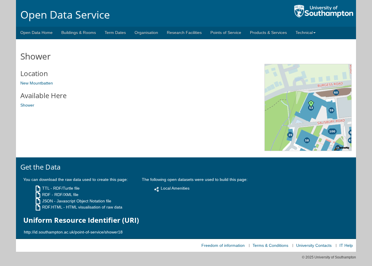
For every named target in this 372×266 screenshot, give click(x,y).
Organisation (146, 32)
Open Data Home (36, 32)
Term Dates (115, 32)
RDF (46, 194)
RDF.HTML (52, 207)
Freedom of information (223, 245)
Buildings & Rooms (78, 32)
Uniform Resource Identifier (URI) (81, 220)
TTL (45, 188)
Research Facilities (184, 32)
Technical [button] (304, 32)
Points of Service (225, 32)
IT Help (346, 245)
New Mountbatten (36, 83)
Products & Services (268, 32)
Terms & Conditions (270, 245)
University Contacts (314, 245)
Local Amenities (175, 188)
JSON (47, 201)
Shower (27, 105)
